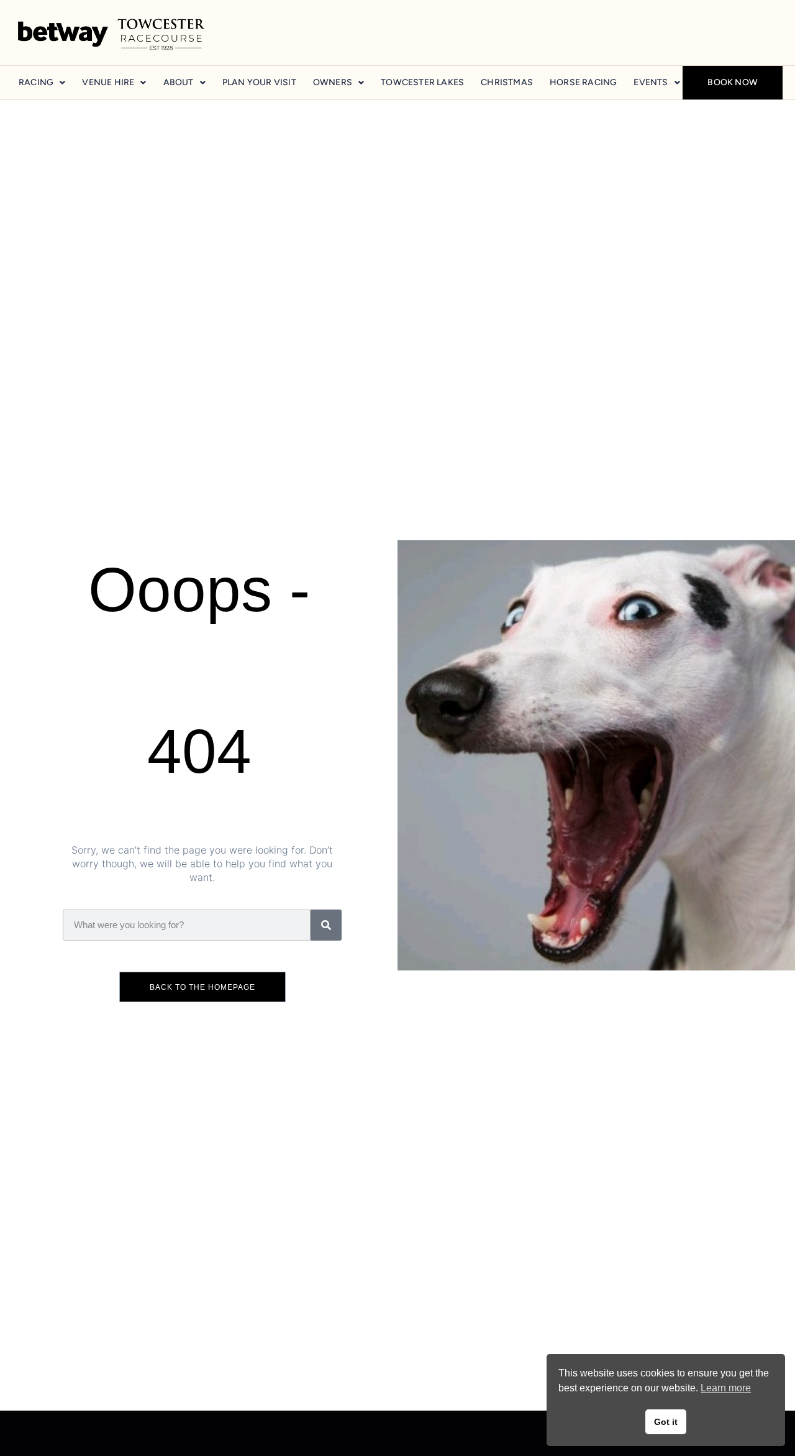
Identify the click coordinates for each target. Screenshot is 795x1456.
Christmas (507, 82)
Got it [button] (666, 1422)
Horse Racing (583, 82)
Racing (36, 82)
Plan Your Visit (259, 82)
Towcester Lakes (422, 82)
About (178, 82)
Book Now (732, 82)
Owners (332, 82)
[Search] (326, 925)
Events (651, 82)
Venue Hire (108, 82)
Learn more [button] (726, 1388)
